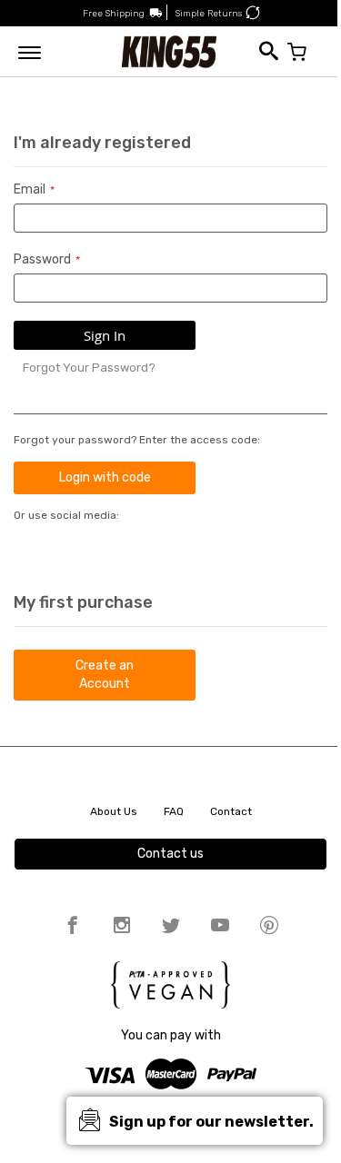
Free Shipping (114, 13)
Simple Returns (209, 13)
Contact (231, 811)
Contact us (170, 853)
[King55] (169, 51)
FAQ (174, 811)
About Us (113, 811)
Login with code (105, 477)
